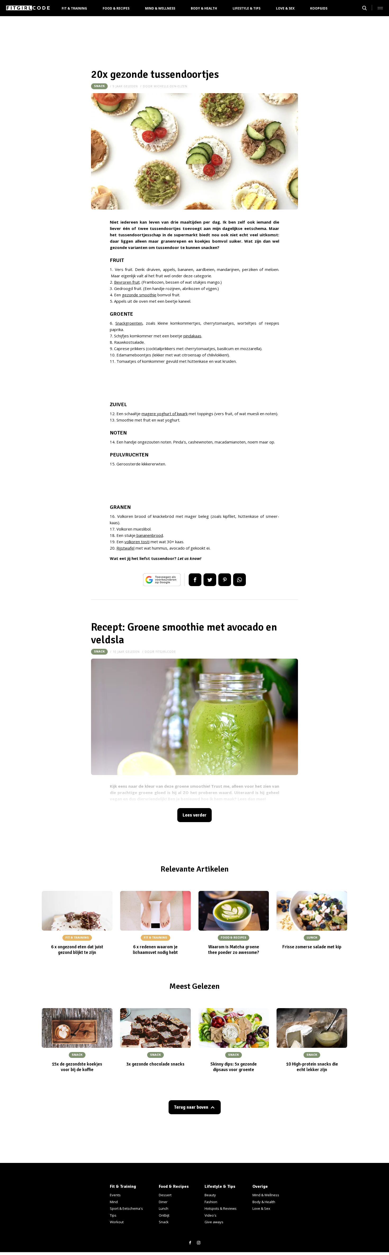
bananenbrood (149, 535)
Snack (99, 86)
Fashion (211, 1201)
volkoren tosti (137, 541)
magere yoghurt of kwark (165, 413)
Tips (113, 1215)
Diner (163, 1201)
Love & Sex (285, 8)
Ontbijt (164, 1215)
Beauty (210, 1195)
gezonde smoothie (139, 294)
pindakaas (192, 335)
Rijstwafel (125, 548)
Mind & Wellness (160, 8)
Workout (117, 1222)
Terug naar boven (191, 1107)
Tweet (209, 579)
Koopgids (318, 8)
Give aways (214, 1222)
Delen (195, 579)
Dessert (165, 1195)
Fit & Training (74, 8)
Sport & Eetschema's (126, 1208)
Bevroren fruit (127, 282)
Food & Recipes (116, 8)
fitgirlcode (166, 652)
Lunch (163, 1208)
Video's (210, 1215)
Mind (114, 1201)
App (239, 579)
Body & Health (204, 8)
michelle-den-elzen (170, 86)
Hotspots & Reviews (221, 1208)
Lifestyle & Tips (246, 8)
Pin (224, 579)
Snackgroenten (128, 323)
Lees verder (194, 815)
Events (115, 1195)
